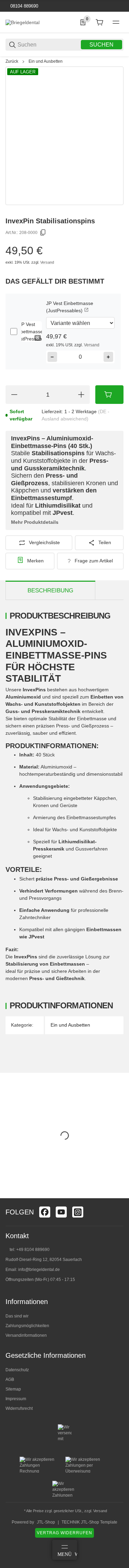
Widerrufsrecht (19, 1408)
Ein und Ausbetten (46, 61)
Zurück (12, 61)
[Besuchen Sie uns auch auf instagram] (77, 1212)
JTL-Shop (46, 1522)
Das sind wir (17, 1316)
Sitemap (13, 1389)
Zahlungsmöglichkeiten (27, 1325)
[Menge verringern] (14, 394)
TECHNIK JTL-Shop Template (89, 1522)
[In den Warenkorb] (109, 394)
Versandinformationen (26, 1335)
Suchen (101, 45)
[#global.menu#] (115, 22)
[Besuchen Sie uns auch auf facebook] (44, 1212)
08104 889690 (23, 6)
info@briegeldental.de (39, 1269)
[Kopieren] (43, 232)
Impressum (16, 1398)
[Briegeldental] (23, 22)
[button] (31, 331)
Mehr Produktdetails (34, 522)
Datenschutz (17, 1369)
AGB (10, 1379)
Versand (47, 262)
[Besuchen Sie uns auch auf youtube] (61, 1212)
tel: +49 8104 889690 (30, 1249)
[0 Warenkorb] (99, 22)
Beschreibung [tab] (50, 590)
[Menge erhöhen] (81, 394)
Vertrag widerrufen (64, 1532)
